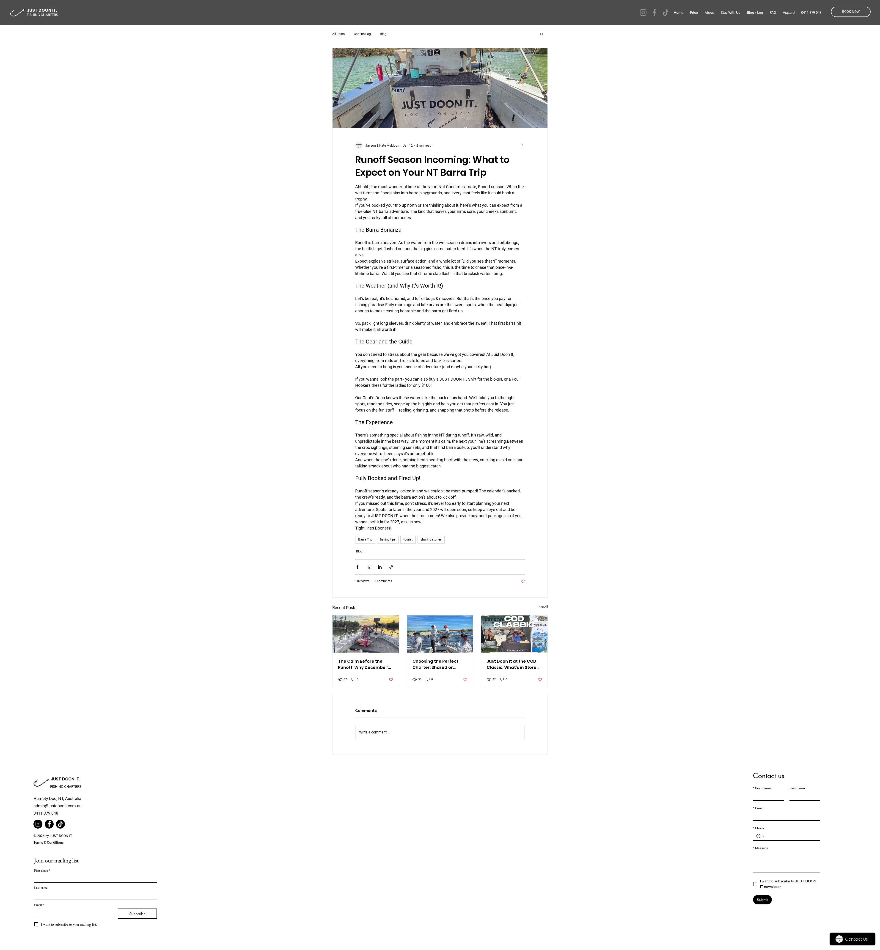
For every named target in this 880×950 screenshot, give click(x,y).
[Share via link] (391, 567)
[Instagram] (643, 12)
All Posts (338, 34)
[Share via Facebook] (357, 567)
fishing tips (388, 539)
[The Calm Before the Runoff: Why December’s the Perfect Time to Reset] (366, 634)
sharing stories (431, 539)
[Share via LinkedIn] (380, 567)
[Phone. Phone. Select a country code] (760, 836)
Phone (758, 828)
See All (543, 607)
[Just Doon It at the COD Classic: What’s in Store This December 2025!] (514, 634)
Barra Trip (365, 539)
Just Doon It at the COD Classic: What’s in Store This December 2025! (511, 664)
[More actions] (522, 145)
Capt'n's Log (362, 34)
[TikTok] (665, 12)
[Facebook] (654, 12)
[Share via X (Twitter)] (368, 567)
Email (39, 905)
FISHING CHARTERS (65, 787)
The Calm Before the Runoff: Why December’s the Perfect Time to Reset (365, 664)
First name (42, 870)
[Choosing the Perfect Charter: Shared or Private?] (440, 634)
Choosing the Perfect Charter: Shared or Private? (435, 664)
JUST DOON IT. (65, 779)
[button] (542, 34)
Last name (40, 888)
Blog (383, 34)
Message (760, 848)
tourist (408, 539)
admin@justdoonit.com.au (57, 805)
